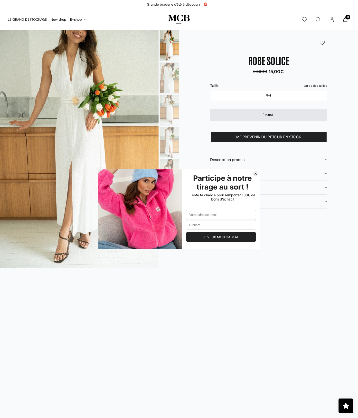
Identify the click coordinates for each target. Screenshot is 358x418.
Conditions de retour (228, 201)
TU (296, 95)
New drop (58, 19)
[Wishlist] (304, 19)
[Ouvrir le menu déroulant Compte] (332, 19)
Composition (221, 173)
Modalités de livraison (229, 187)
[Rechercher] (318, 19)
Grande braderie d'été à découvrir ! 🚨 (177, 4)
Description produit (227, 159)
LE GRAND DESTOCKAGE (27, 19)
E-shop (76, 19)
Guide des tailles (315, 86)
